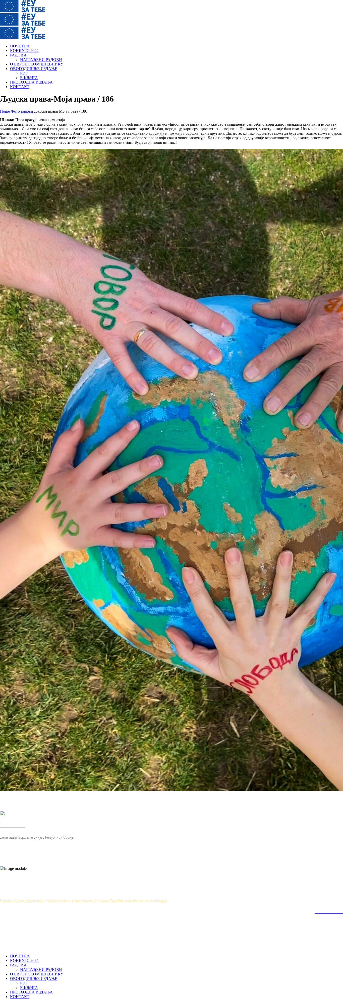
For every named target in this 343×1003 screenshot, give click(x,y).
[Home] (22, 11)
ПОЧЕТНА (20, 46)
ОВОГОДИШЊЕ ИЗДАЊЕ (33, 68)
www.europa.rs (11, 845)
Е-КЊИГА (29, 77)
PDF (24, 73)
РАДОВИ (18, 55)
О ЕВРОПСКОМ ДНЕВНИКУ (36, 64)
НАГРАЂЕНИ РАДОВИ (41, 59)
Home (5, 111)
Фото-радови (22, 111)
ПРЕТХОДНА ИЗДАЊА (31, 82)
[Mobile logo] (22, 947)
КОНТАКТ (19, 87)
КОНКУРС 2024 (24, 50)
